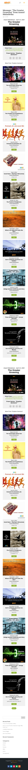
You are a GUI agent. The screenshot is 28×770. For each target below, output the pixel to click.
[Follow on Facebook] (8, 766)
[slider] (12, 44)
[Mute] (19, 44)
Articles (4, 743)
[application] (14, 44)
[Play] (5, 44)
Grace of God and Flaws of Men (9, 723)
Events (4, 745)
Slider (4, 749)
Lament (10, 49)
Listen (14, 91)
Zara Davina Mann (7, 733)
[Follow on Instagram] (14, 766)
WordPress (14, 762)
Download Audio (19, 50)
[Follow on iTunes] (19, 766)
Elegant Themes (14, 760)
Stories (4, 751)
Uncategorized (6, 753)
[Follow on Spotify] (17, 766)
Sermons (4, 747)
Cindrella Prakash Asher (8, 729)
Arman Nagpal (6, 731)
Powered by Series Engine (14, 363)
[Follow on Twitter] (11, 766)
